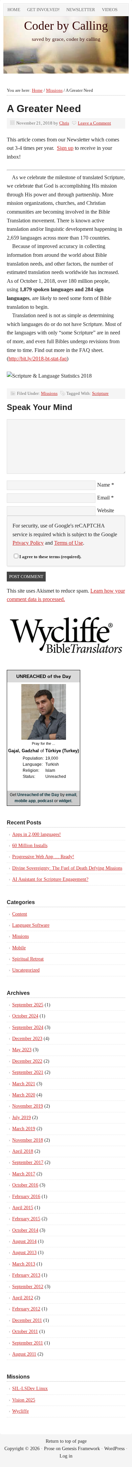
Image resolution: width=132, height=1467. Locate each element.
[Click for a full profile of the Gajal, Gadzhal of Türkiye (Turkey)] (43, 738)
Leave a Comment (94, 123)
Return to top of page (66, 1441)
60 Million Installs (29, 845)
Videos (109, 9)
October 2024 (25, 1015)
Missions (49, 393)
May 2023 (21, 1049)
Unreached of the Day (38, 794)
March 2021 (23, 1083)
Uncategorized (26, 970)
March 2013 (23, 1264)
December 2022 (27, 1061)
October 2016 (25, 1185)
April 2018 (22, 1151)
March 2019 (23, 1128)
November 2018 (27, 1140)
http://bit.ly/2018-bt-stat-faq (37, 358)
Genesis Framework (81, 1448)
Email (103, 497)
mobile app (25, 800)
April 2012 (22, 1297)
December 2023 (27, 1038)
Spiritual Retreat (28, 958)
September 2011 (27, 1343)
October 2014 (25, 1230)
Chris (64, 123)
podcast (45, 800)
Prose (49, 1448)
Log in (66, 1456)
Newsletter (80, 9)
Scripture (100, 393)
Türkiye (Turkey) (62, 750)
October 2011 (25, 1331)
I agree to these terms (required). (50, 556)
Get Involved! (43, 9)
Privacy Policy (28, 543)
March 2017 (23, 1173)
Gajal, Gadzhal (23, 750)
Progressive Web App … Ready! (43, 856)
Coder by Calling (66, 25)
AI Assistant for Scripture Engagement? (50, 879)
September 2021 (27, 1072)
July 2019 (21, 1117)
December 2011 (27, 1320)
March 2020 (23, 1094)
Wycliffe (20, 1411)
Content (19, 914)
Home (13, 9)
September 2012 (27, 1286)
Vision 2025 (23, 1400)
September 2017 (27, 1162)
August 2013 (24, 1252)
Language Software (30, 925)
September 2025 (27, 1004)
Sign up (65, 148)
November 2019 (27, 1106)
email (71, 794)
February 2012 (26, 1308)
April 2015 (22, 1207)
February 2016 (26, 1196)
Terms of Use (68, 543)
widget (65, 800)
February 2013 (26, 1275)
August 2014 (24, 1241)
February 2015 (26, 1218)
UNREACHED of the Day (43, 676)
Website (105, 510)
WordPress (114, 1448)
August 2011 (24, 1354)
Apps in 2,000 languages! (36, 834)
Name (103, 485)
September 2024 (27, 1027)
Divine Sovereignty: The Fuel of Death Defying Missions (67, 868)
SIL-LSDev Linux (30, 1388)
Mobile (19, 947)
